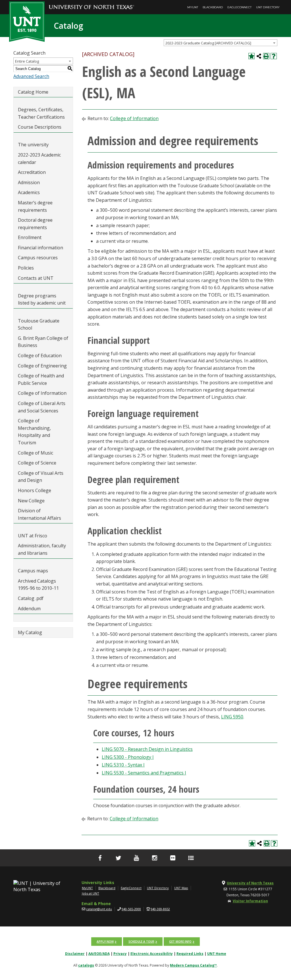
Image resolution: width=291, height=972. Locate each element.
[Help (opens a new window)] (274, 56)
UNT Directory (268, 7)
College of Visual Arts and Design (40, 477)
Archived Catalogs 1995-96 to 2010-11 (38, 584)
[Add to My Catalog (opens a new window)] (251, 56)
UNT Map (181, 888)
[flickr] (172, 858)
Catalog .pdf (30, 598)
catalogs (86, 965)
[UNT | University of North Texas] (37, 886)
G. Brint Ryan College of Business (43, 342)
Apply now (105, 942)
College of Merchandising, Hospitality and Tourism (34, 432)
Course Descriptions (39, 127)
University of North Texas (250, 883)
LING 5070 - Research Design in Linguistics (147, 749)
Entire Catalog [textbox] (27, 61)
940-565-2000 (131, 909)
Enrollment (29, 237)
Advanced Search (31, 76)
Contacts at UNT (35, 278)
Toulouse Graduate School (38, 324)
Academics (29, 192)
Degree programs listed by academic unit (42, 299)
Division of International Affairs (39, 514)
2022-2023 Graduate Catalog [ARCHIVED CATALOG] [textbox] (208, 43)
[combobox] (220, 42)
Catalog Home (33, 92)
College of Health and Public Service (41, 379)
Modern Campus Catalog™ (193, 965)
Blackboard (213, 7)
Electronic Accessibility (151, 953)
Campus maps (33, 571)
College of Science (37, 463)
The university (33, 144)
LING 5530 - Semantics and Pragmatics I (144, 773)
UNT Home (216, 953)
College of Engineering (42, 366)
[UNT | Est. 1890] (27, 21)
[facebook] (100, 858)
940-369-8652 (160, 909)
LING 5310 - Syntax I (123, 765)
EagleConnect (239, 7)
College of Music (35, 453)
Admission (29, 182)
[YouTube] (136, 858)
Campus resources (38, 257)
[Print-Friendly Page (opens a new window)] (266, 56)
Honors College (34, 490)
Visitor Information (250, 901)
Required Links (189, 953)
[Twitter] (118, 858)
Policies (26, 268)
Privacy (120, 953)
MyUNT (192, 7)
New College (31, 501)
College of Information (42, 393)
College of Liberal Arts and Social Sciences (41, 407)
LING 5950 (232, 717)
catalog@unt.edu (99, 909)
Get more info (180, 942)
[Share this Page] (259, 56)
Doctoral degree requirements (35, 224)
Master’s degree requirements (35, 206)
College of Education (40, 355)
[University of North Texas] (91, 3)
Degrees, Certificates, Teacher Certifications (41, 113)
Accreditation (32, 172)
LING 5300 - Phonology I (128, 757)
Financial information (40, 247)
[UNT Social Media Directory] (191, 858)
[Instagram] (154, 858)
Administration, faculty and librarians (42, 549)
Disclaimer (75, 953)
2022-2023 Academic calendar (39, 158)
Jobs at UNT (90, 893)
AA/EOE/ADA (99, 953)
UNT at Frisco (32, 536)
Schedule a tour (141, 942)
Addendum (29, 608)
